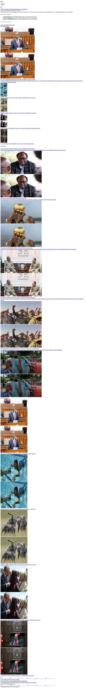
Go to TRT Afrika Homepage (8, 25)
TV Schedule (4, 682)
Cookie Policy (33, 682)
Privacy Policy (26, 682)
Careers (14, 682)
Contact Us (9, 682)
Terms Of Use (19, 682)
